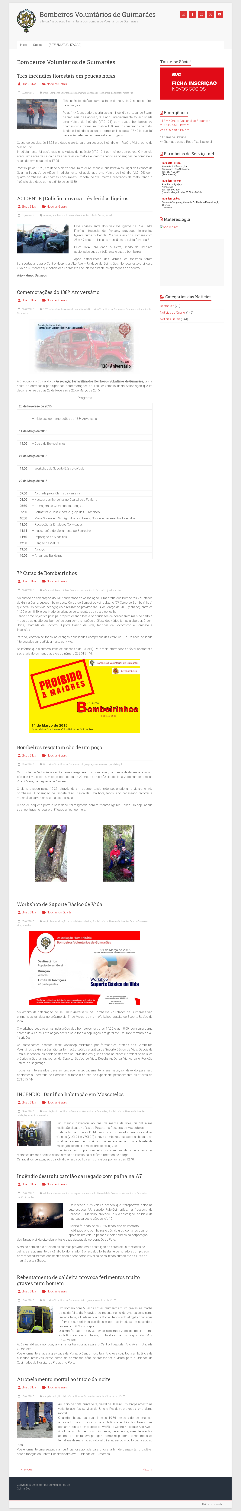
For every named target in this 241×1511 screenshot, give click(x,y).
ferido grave (86, 1300)
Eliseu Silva (28, 84)
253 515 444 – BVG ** (174, 125)
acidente (47, 215)
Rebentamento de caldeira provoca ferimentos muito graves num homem (78, 1280)
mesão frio (128, 93)
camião (20, 1197)
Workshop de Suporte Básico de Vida (59, 904)
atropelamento (50, 1396)
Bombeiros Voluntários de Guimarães (98, 14)
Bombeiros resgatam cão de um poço (59, 747)
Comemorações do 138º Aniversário (58, 292)
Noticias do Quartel (59, 912)
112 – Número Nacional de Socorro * (185, 121)
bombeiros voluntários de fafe (95, 1193)
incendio (32, 1115)
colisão (93, 215)
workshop (27, 925)
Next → (148, 1469)
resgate (88, 764)
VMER (113, 1300)
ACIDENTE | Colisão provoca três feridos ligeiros (72, 198)
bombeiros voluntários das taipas (63, 1193)
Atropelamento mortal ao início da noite (64, 1379)
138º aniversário (51, 309)
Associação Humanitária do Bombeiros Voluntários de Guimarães (93, 309)
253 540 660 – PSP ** (174, 130)
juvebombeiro (113, 590)
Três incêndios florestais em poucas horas (66, 76)
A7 (44, 1193)
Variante (100, 1396)
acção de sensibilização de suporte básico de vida (67, 921)
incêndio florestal (113, 93)
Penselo (109, 215)
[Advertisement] (192, 262)
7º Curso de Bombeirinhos (47, 573)
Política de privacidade (213, 1504)
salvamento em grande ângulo (108, 764)
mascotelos (42, 1115)
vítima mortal (111, 1396)
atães (45, 93)
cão (82, 764)
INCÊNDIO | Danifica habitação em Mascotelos (70, 1094)
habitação (22, 1115)
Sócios (38, 45)
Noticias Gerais (57, 84)
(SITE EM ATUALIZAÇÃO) (65, 45)
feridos (101, 215)
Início (23, 45)
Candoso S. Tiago (95, 93)
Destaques (167, 306)
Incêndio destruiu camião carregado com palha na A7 (79, 1176)
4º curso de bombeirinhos (56, 590)
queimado (98, 1300)
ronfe (106, 1300)
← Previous (24, 1469)
